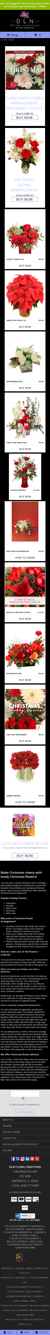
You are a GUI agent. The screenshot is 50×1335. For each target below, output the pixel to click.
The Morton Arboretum (18, 1232)
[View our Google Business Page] (18, 1160)
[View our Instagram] (23, 1160)
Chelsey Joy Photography (24, 1238)
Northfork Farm (25, 1247)
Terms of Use (25, 1324)
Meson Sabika (35, 1229)
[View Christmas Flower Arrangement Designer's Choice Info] (25, 70)
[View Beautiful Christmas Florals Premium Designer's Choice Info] (25, 587)
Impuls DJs (36, 1241)
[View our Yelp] (37, 1160)
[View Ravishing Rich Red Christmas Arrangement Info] (25, 648)
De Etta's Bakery (15, 1229)
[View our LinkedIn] (27, 1160)
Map (26, 1332)
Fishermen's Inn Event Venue (24, 1244)
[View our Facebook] (13, 1160)
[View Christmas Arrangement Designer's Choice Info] (25, 709)
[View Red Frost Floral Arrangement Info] (25, 152)
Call (9, 1332)
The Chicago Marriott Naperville (24, 1226)
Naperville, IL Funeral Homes (16, 1268)
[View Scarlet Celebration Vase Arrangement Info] (25, 234)
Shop (14, 35)
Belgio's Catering (17, 1241)
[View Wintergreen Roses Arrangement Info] (25, 356)
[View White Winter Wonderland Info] (25, 522)
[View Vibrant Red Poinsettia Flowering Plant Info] (25, 295)
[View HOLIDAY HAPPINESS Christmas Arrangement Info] (25, 472)
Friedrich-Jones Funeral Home (29, 1234)
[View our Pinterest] (32, 1160)
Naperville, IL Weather (13, 1277)
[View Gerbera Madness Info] (25, 766)
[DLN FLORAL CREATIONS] (25, 27)
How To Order (25, 557)
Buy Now (24, 117)
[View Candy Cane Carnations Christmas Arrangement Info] (25, 417)
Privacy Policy (13, 1319)
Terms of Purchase (33, 1319)
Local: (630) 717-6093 (25, 1185)
